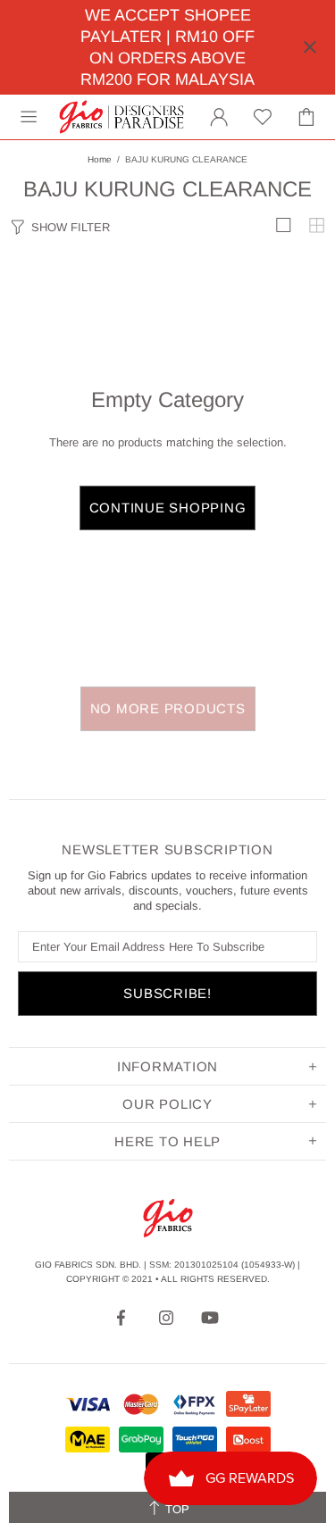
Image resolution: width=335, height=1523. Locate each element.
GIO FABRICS (121, 117)
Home (100, 159)
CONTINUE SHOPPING (168, 507)
